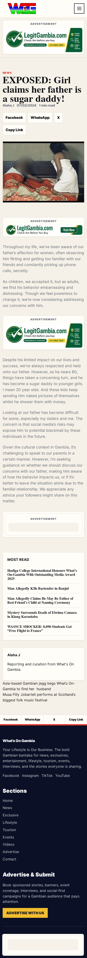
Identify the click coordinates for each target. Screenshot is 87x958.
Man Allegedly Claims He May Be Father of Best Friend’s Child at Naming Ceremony (40, 600)
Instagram (30, 775)
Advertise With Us (25, 913)
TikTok (47, 775)
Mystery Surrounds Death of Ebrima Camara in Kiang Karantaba (42, 614)
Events (8, 837)
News (7, 807)
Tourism (9, 830)
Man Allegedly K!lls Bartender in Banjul (38, 588)
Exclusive (11, 815)
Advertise (11, 851)
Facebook (14, 117)
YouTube (62, 775)
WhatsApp (40, 117)
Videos (8, 844)
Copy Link (14, 130)
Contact (9, 859)
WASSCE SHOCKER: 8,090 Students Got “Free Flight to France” (39, 628)
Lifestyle (10, 822)
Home (8, 800)
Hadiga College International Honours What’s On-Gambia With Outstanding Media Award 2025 (42, 574)
